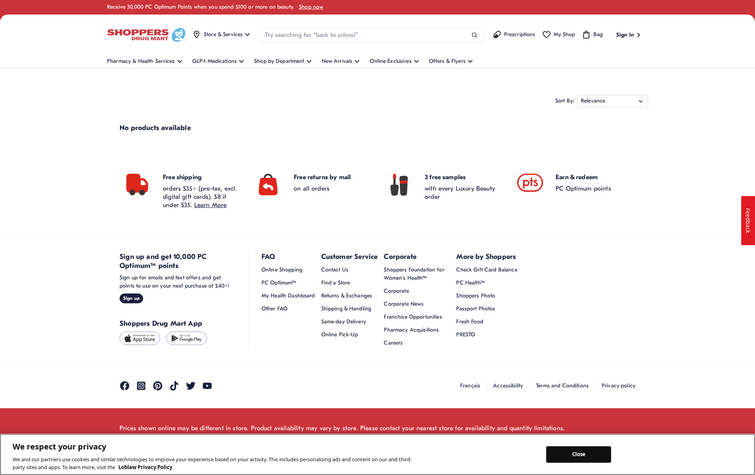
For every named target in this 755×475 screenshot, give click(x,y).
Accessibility (508, 385)
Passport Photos (475, 308)
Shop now (311, 7)
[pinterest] (158, 385)
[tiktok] (174, 385)
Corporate (396, 291)
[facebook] (125, 385)
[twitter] (191, 385)
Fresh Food (469, 321)
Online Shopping (281, 269)
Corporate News (404, 304)
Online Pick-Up (339, 334)
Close (579, 454)
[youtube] (207, 385)
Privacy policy (618, 385)
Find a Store (335, 282)
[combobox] (372, 35)
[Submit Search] (474, 35)
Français (470, 385)
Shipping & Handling (346, 308)
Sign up (131, 298)
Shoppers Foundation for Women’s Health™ (414, 273)
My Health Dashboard (288, 295)
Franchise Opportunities (413, 317)
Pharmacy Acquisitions (411, 329)
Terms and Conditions (562, 385)
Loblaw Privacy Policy (145, 466)
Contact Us (334, 269)
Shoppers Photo (475, 295)
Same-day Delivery (343, 321)
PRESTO (465, 334)
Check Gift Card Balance (486, 269)
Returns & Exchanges (346, 295)
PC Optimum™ (278, 282)
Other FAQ (274, 308)
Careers (393, 342)
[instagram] (141, 385)
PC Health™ (470, 282)
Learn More (210, 205)
